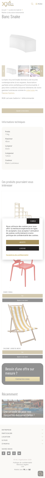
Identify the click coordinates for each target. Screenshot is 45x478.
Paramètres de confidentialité (17, 255)
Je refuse (22, 248)
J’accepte (22, 242)
